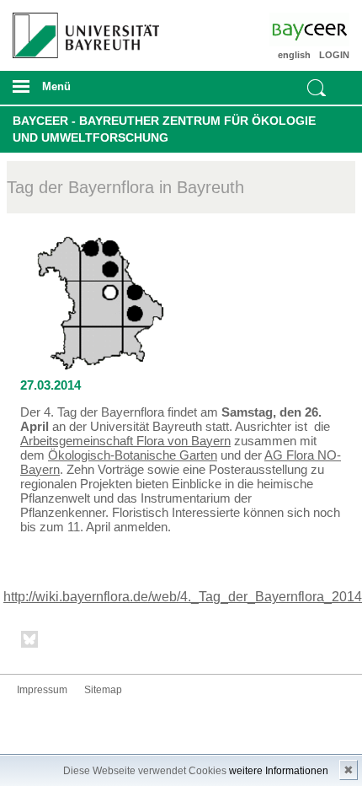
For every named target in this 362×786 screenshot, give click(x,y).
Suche (316, 87)
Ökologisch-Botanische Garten (132, 455)
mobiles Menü (80, 92)
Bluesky (30, 642)
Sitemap (103, 690)
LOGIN (334, 55)
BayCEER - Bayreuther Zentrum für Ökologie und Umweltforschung (164, 129)
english (294, 55)
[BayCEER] (322, 29)
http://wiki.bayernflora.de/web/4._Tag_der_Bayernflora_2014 (182, 597)
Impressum (42, 690)
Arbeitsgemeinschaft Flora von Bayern (125, 440)
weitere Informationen (278, 771)
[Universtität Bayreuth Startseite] (81, 29)
